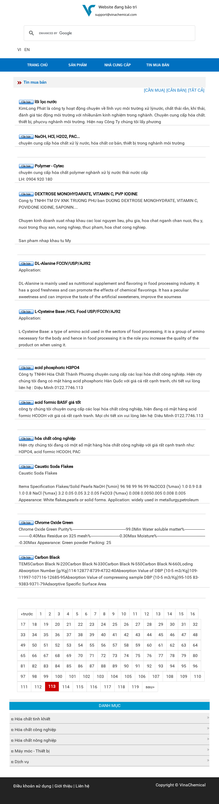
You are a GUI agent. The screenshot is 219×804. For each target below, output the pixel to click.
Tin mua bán (35, 82)
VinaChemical (192, 784)
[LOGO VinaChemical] (109, 10)
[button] (109, 717)
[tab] (109, 718)
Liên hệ (82, 786)
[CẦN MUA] (154, 90)
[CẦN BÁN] (176, 90)
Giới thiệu (63, 786)
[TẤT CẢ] (196, 90)
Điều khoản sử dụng (32, 786)
